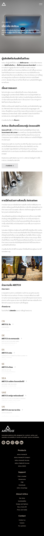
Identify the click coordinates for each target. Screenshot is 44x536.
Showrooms (22, 479)
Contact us (22, 520)
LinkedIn (13, 310)
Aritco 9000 (22, 466)
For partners (22, 526)
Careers (22, 523)
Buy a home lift (22, 507)
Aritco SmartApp (22, 488)
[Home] (4, 4)
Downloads (22, 485)
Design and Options (22, 504)
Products (22, 450)
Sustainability (22, 501)
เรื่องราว (16, 120)
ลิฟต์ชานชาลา (24, 63)
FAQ (22, 482)
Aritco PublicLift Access (22, 463)
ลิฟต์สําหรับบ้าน (9, 65)
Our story (22, 498)
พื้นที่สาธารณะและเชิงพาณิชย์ (26, 65)
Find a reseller (22, 476)
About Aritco (22, 494)
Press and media (22, 510)
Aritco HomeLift (22, 454)
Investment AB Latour (10, 132)
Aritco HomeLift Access (22, 460)
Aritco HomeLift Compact (22, 457)
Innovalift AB (6, 130)
